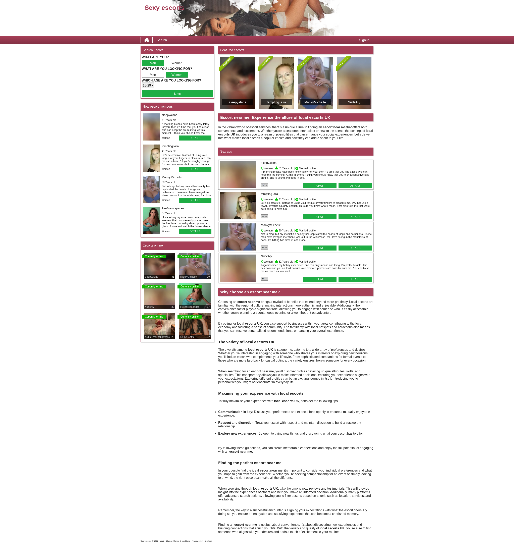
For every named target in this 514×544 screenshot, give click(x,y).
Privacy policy (197, 541)
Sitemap (169, 541)
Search (162, 40)
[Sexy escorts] (146, 40)
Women (177, 63)
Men (153, 63)
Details (195, 138)
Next (177, 94)
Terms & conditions (182, 541)
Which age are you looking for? (171, 80)
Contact (208, 541)
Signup (364, 40)
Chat (319, 185)
